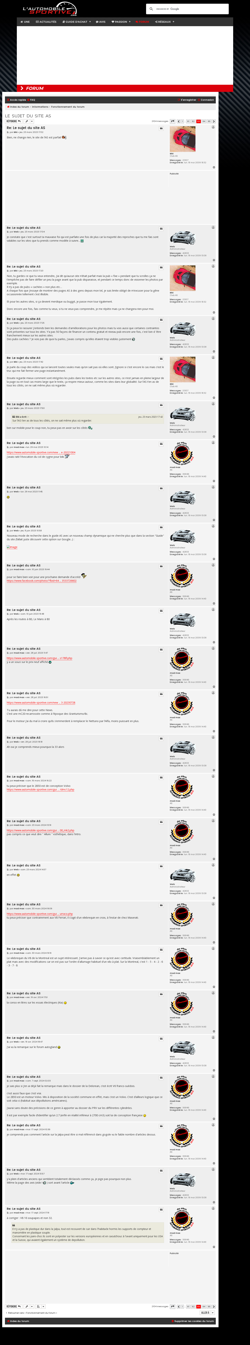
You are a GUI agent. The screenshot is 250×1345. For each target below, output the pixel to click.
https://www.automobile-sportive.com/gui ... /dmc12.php (40, 789)
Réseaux (164, 21)
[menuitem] (31, 100)
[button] (172, 121)
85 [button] (209, 121)
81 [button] (188, 121)
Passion (120, 21)
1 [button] (182, 121)
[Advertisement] (125, 55)
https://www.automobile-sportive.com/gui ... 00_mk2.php (40, 830)
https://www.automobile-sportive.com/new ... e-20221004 (41, 452)
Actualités (47, 21)
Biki (171, 153)
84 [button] (204, 121)
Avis (101, 21)
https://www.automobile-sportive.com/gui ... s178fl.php (39, 658)
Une (26, 21)
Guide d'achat (76, 21)
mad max (175, 467)
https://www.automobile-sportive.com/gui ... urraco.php (40, 913)
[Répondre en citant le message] (161, 128)
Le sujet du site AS (28, 115)
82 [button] (193, 121)
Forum (143, 21)
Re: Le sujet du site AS (26, 128)
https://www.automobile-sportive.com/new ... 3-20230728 (41, 702)
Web (172, 246)
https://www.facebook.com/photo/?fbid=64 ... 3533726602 (42, 580)
